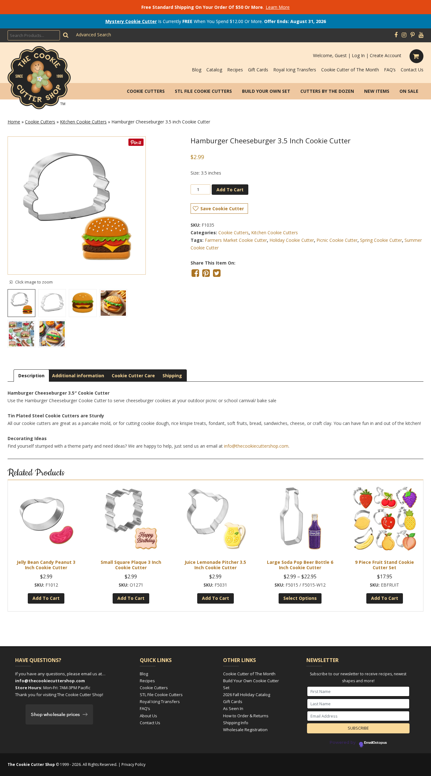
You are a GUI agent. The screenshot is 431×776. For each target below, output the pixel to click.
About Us (148, 716)
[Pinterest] (412, 35)
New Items (376, 91)
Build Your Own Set (266, 91)
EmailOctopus (375, 742)
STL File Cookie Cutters (203, 91)
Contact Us (412, 70)
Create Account (385, 55)
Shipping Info (235, 722)
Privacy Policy (133, 764)
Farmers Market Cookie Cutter (236, 240)
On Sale (408, 91)
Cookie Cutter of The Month (350, 70)
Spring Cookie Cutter (381, 240)
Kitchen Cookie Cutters (83, 122)
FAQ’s (390, 70)
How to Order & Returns (246, 716)
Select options (300, 598)
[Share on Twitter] (217, 273)
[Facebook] (396, 35)
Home (14, 122)
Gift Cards (258, 70)
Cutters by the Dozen (327, 91)
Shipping (172, 376)
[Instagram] (404, 35)
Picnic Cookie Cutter (336, 240)
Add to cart (230, 190)
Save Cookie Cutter (222, 209)
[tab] (31, 375)
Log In (358, 55)
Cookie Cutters (146, 91)
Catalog (214, 70)
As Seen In (233, 708)
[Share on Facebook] (195, 273)
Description (31, 376)
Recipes (235, 70)
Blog (196, 70)
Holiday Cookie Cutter (291, 240)
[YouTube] (421, 35)
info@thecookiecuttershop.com (256, 446)
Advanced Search (93, 35)
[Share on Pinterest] (206, 273)
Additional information (78, 376)
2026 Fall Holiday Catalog (246, 694)
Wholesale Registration (245, 729)
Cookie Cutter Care (133, 376)
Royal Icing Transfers (294, 70)
